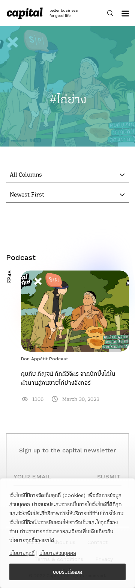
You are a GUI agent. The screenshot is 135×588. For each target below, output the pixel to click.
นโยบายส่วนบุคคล (57, 553)
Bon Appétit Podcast (44, 358)
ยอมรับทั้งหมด (67, 572)
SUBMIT (109, 476)
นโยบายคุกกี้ (21, 553)
